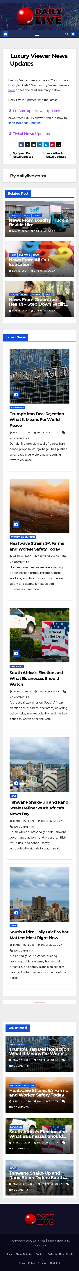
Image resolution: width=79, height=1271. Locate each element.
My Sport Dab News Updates (23, 155)
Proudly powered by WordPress (27, 1240)
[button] (66, 34)
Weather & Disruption (23, 537)
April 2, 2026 (22, 691)
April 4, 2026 (22, 556)
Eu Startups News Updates (36, 111)
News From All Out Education (29, 262)
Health (14, 295)
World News (17, 407)
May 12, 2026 (21, 432)
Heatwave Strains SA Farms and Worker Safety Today (38, 1093)
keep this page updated (24, 123)
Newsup (62, 1240)
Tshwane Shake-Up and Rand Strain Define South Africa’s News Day (39, 808)
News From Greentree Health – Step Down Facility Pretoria (38, 304)
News (27, 215)
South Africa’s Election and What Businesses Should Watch (36, 678)
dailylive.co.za (31, 175)
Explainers (17, 666)
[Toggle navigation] (37, 34)
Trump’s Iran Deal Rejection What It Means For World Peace (37, 419)
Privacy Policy (27, 1263)
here (11, 90)
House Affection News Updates (54, 155)
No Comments (19, 438)
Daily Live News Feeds (60, 1254)
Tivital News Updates (31, 134)
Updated (55, 1263)
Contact (40, 1254)
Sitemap (42, 1263)
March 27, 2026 (23, 821)
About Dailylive (24, 1254)
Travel (37, 215)
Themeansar (39, 1245)
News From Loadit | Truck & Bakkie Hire (38, 222)
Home (13, 255)
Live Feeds (15, 215)
